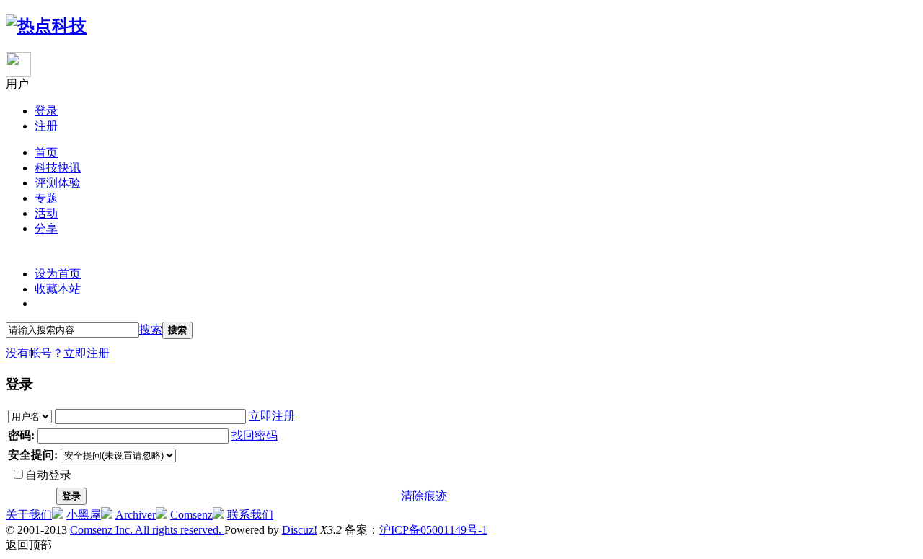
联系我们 (250, 515)
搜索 (150, 329)
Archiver (135, 515)
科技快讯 (58, 168)
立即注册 (86, 353)
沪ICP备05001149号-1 (433, 530)
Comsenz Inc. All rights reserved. (147, 530)
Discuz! (299, 530)
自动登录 (48, 475)
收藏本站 (58, 289)
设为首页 (58, 274)
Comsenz (191, 515)
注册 (46, 126)
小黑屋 (83, 515)
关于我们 (29, 515)
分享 (46, 228)
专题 (46, 198)
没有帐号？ (34, 353)
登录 (46, 111)
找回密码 (254, 435)
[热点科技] (46, 26)
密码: (21, 435)
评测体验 (58, 183)
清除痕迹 (424, 496)
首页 (46, 152)
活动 (46, 213)
